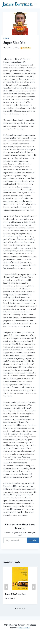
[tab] (15, 608)
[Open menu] (35, 4)
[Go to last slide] (6, 587)
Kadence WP (24, 628)
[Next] (34, 587)
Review (6, 38)
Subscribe (32, 540)
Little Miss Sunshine (15, 594)
